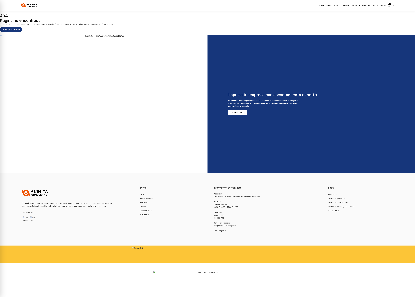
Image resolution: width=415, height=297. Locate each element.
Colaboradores (368, 5)
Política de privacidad (336, 198)
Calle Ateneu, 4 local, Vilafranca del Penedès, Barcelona (237, 197)
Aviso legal (332, 194)
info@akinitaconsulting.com (225, 226)
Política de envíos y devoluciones (341, 207)
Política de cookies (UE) (338, 202)
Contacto (356, 5)
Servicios (346, 5)
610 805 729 (219, 218)
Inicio (321, 5)
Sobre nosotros (332, 5)
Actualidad (381, 5)
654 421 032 (219, 215)
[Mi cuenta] (393, 5)
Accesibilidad (333, 211)
